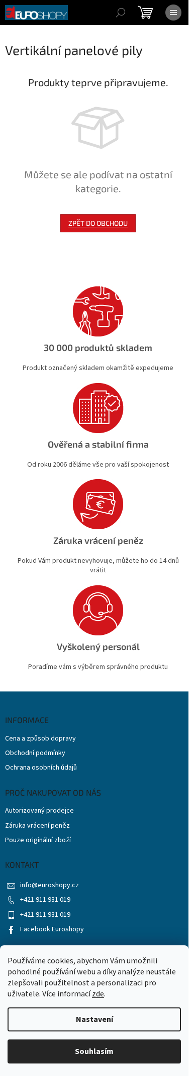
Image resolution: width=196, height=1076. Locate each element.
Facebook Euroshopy (52, 929)
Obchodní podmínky (35, 753)
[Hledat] (121, 13)
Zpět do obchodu (98, 223)
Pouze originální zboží (38, 840)
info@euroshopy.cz (49, 885)
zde (98, 993)
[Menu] (173, 13)
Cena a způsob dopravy (40, 739)
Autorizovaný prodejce (39, 811)
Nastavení (94, 1019)
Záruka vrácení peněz (37, 826)
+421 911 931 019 (45, 900)
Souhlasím (94, 1051)
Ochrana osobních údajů (41, 768)
